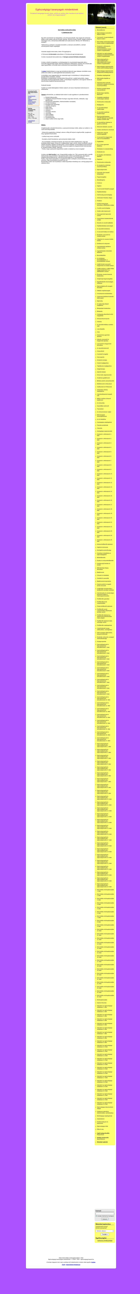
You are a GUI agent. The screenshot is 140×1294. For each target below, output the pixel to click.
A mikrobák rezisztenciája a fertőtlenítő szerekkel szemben (105, 589)
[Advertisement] (103, 1177)
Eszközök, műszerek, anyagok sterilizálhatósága (105, 637)
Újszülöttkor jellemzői (103, 406)
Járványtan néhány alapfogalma (102, 390)
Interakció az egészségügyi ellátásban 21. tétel (104, 1094)
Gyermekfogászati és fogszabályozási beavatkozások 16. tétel (103, 733)
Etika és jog (100, 1129)
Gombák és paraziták (103, 578)
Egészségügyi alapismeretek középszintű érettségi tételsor (105, 71)
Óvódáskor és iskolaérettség (105, 149)
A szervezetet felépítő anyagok (105, 189)
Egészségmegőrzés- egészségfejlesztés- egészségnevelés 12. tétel (104, 809)
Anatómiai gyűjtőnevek (103, 378)
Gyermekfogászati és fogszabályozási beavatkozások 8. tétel (103, 687)
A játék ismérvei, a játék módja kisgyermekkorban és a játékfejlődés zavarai (105, 270)
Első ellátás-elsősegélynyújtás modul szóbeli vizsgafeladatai (105, 42)
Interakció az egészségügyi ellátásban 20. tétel (104, 1090)
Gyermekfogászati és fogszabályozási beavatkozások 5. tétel (103, 669)
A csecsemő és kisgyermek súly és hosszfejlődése (104, 137)
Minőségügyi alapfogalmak (104, 1116)
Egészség (100, 301)
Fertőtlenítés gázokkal (103, 599)
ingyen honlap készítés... (31, 103)
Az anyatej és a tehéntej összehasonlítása (103, 166)
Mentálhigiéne (101, 180)
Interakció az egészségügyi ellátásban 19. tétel (104, 1085)
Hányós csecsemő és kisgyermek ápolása (103, 340)
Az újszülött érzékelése (103, 229)
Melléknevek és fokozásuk (104, 384)
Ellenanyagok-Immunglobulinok (102, 415)
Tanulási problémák (102, 425)
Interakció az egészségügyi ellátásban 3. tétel (104, 1015)
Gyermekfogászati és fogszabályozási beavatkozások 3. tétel (103, 657)
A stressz (99, 183)
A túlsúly (99, 321)
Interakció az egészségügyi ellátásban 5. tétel (104, 1024)
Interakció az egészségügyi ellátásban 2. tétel (104, 1011)
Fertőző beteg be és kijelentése (102, 1122)
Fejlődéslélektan (101, 192)
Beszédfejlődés (101, 255)
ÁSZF (63, 1264)
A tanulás (99, 428)
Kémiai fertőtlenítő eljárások (105, 544)
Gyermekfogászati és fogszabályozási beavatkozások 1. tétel (103, 646)
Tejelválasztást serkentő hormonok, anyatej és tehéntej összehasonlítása (105, 84)
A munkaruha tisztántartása (104, 293)
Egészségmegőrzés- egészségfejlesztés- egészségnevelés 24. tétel (104, 879)
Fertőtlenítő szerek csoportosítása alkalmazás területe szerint (104, 611)
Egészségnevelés (102, 169)
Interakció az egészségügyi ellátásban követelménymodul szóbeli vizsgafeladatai (105, 55)
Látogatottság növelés (31, 121)
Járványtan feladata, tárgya (104, 198)
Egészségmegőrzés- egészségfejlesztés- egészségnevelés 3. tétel (104, 757)
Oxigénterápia (101, 369)
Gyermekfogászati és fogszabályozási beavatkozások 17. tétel (103, 739)
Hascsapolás (100, 357)
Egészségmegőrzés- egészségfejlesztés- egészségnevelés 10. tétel (104, 798)
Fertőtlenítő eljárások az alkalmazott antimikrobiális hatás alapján (104, 616)
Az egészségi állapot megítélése (103, 304)
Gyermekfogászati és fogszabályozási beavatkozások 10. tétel (103, 698)
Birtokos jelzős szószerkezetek (105, 381)
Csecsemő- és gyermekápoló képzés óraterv (105, 38)
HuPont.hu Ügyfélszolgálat (104, 1240)
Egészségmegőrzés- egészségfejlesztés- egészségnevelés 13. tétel (104, 815)
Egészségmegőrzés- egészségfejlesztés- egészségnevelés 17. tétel (104, 838)
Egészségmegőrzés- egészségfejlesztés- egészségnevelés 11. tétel (104, 803)
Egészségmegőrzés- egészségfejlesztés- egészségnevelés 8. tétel (104, 786)
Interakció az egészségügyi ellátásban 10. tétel (104, 1046)
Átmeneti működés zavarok (104, 127)
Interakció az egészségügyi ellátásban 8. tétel (104, 1037)
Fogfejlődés (100, 141)
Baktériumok (100, 572)
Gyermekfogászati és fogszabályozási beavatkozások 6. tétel (103, 675)
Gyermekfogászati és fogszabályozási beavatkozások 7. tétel (103, 681)
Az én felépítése (101, 419)
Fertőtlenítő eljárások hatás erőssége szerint (104, 621)
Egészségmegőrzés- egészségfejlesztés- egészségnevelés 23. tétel (104, 874)
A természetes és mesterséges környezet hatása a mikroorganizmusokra (105, 594)
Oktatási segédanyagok (103, 290)
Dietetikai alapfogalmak (103, 75)
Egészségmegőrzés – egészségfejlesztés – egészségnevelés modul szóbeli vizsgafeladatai (104, 61)
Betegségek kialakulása (103, 308)
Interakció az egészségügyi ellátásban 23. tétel (104, 1103)
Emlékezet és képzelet (103, 243)
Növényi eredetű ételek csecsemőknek (103, 89)
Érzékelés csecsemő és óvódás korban (103, 235)
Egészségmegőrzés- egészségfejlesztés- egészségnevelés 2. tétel (104, 751)
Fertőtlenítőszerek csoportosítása (102, 602)
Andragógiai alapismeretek (104, 431)
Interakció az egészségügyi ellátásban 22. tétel (104, 1099)
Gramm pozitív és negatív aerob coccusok (104, 585)
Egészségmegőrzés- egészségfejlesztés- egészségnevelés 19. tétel (104, 850)
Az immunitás (101, 403)
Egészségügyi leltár (102, 1126)
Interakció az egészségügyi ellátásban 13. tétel (104, 1059)
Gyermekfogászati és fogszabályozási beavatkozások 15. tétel (103, 728)
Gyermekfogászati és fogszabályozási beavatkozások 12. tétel (103, 710)
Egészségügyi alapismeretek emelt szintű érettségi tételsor (105, 67)
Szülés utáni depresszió (103, 211)
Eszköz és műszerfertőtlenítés (105, 560)
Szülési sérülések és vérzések (105, 130)
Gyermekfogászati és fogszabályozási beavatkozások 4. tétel (103, 663)
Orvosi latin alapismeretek (104, 375)
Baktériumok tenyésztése (104, 581)
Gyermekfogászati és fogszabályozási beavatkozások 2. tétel (103, 652)
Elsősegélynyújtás (102, 1000)
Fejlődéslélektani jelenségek (105, 226)
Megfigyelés (100, 105)
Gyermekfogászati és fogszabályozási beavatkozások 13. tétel (103, 716)
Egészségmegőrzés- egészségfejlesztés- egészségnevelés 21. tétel (104, 862)
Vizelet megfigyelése (103, 363)
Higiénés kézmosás (102, 547)
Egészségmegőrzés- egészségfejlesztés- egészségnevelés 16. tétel (104, 833)
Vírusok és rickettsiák (103, 575)
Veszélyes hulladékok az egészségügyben (104, 553)
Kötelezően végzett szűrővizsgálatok (102, 133)
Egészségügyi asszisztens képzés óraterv (104, 33)
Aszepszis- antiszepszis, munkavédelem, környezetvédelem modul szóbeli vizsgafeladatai (104, 48)
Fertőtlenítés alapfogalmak (104, 625)
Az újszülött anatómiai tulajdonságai (103, 112)
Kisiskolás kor (101, 152)
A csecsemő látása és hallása (105, 232)
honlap (93, 1262)
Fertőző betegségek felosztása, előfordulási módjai (105, 204)
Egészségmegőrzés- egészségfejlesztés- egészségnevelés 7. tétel (104, 780)
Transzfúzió (100, 409)
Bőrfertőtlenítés (101, 557)
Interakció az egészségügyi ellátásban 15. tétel (104, 1068)
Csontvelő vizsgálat (102, 354)
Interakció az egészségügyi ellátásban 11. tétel (104, 1050)
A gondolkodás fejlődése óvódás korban (104, 247)
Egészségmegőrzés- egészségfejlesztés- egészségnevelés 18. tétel (104, 844)
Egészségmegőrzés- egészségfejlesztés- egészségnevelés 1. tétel (104, 745)
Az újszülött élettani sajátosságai (102, 108)
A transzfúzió (100, 351)
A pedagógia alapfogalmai (104, 422)
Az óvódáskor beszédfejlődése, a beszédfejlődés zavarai (103, 260)
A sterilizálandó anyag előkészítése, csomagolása (104, 629)
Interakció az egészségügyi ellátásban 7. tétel (104, 1033)
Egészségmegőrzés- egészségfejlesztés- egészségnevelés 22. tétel (104, 868)
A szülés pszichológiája (103, 208)
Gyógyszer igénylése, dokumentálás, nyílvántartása (105, 1112)
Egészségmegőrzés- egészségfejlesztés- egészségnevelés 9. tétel (104, 792)
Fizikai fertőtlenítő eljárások (104, 606)
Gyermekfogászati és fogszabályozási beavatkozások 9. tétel (103, 692)
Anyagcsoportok (101, 641)
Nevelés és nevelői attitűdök (105, 223)
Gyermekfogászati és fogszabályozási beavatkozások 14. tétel (103, 722)
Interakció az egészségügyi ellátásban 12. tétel (104, 1055)
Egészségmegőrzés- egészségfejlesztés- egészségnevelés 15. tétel (104, 827)
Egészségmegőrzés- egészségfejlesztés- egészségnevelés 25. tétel (104, 885)
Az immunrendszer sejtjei (104, 412)
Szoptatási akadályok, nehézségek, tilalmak (103, 98)
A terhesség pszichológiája (104, 195)
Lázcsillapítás (101, 329)
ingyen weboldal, (32, 101)
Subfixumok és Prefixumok (104, 387)
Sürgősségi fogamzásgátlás (105, 279)
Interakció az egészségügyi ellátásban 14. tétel (104, 1063)
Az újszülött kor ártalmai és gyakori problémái (104, 123)
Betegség (99, 311)
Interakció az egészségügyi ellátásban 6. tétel (104, 1028)
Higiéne (99, 186)
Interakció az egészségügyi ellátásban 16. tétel (104, 1072)
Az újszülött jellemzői (103, 348)
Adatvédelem (100, 1119)
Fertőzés (99, 201)
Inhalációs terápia (102, 360)
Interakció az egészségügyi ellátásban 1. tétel (104, 1006)
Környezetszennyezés (103, 318)
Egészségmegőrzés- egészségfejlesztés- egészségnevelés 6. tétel (104, 774)
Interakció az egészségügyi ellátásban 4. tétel (104, 1019)
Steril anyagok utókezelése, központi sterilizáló (104, 633)
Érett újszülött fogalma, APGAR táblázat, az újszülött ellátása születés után (105, 118)
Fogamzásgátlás (101, 177)
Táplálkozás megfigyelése (104, 366)
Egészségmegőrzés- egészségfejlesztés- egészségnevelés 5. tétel (104, 768)
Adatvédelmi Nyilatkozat (73, 1264)
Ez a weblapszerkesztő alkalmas (32, 99)
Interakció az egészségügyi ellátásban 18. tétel (104, 1081)
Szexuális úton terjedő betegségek (103, 173)
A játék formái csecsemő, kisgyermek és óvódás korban (105, 264)
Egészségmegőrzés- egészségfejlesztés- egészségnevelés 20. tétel (104, 856)
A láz (98, 332)
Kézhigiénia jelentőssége (104, 550)
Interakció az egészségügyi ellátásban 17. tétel (104, 1077)
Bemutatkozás (101, 30)
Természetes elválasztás (104, 102)
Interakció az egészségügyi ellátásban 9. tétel (104, 1041)
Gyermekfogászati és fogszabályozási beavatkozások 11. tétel (103, 704)
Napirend (99, 159)
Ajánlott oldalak (101, 372)
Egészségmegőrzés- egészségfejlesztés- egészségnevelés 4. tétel (104, 763)
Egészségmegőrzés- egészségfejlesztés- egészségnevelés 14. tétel (104, 821)
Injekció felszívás (101, 1003)
